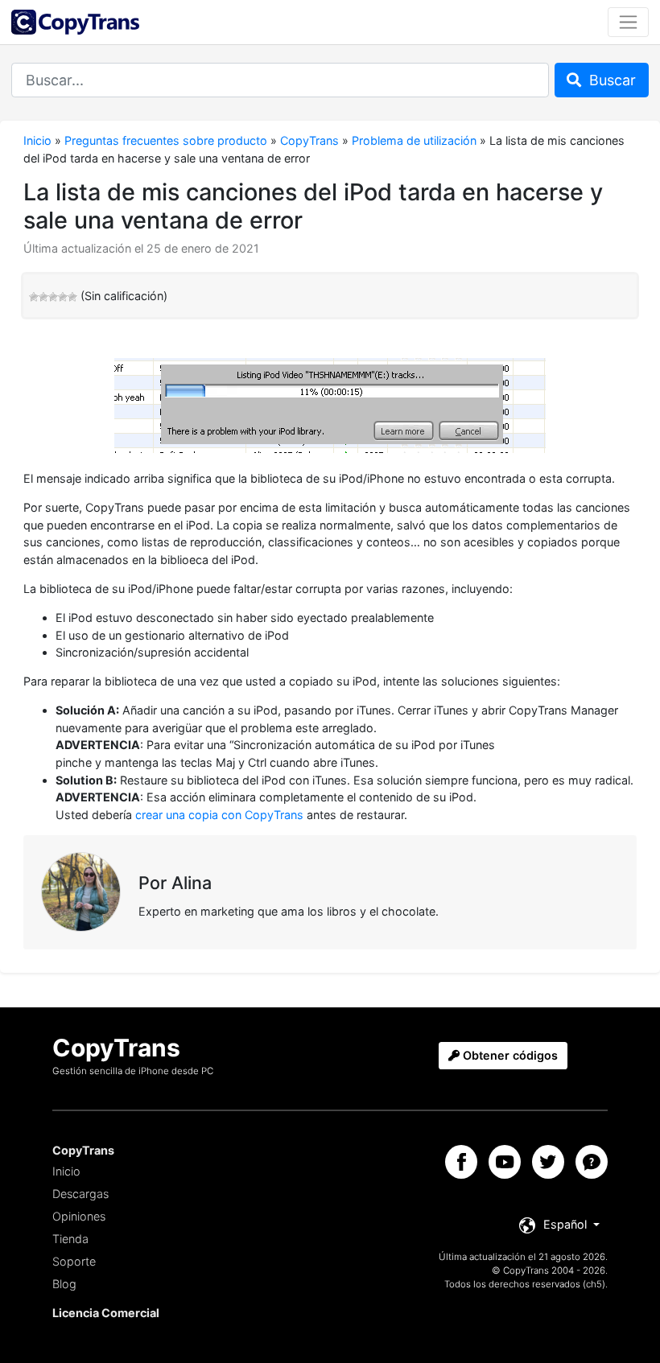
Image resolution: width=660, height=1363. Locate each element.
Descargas (80, 1193)
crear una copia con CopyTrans (219, 815)
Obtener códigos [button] (509, 1055)
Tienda (70, 1239)
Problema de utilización (414, 140)
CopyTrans (309, 140)
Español (565, 1224)
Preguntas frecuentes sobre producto (165, 140)
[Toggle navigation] (628, 21)
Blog (64, 1284)
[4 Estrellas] (63, 297)
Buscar (610, 80)
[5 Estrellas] (72, 297)
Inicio (37, 140)
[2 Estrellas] (43, 297)
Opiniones (78, 1216)
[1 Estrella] (34, 297)
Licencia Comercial (105, 1313)
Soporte (74, 1261)
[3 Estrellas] (53, 297)
